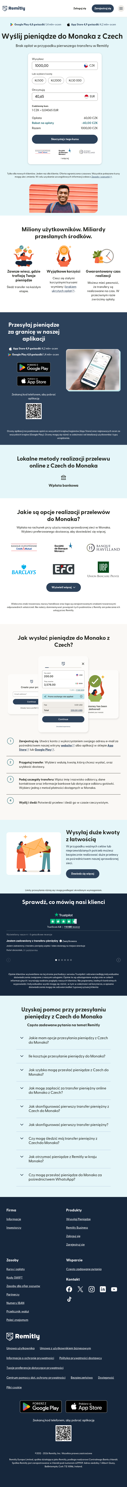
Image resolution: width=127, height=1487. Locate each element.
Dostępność (106, 1377)
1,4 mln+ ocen (38, 25)
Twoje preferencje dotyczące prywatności (35, 1368)
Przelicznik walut (17, 1311)
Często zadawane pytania (84, 1269)
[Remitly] (14, 8)
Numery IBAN (15, 1303)
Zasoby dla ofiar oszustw (23, 1286)
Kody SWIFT (14, 1277)
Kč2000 (56, 80)
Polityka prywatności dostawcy (80, 1358)
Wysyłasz (38, 59)
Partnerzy (13, 1294)
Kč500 (39, 80)
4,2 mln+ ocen (94, 25)
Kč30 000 (75, 80)
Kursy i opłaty (15, 1269)
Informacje (13, 1219)
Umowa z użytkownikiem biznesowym (65, 1348)
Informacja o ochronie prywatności (30, 1358)
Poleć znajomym (17, 1320)
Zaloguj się (79, 8)
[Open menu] (121, 8)
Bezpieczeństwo (82, 1377)
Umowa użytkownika (20, 1348)
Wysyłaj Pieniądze (78, 1219)
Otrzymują (38, 90)
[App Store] (33, 381)
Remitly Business (77, 1227)
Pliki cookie (14, 1387)
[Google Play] (33, 367)
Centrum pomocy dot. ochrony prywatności (35, 1377)
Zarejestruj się (102, 8)
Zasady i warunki (101, 177)
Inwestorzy (13, 1227)
